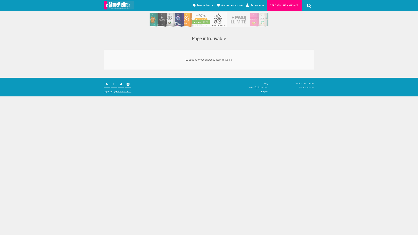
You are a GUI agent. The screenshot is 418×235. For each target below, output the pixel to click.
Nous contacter (306, 87)
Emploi (264, 91)
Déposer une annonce (284, 5)
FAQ (266, 83)
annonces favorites (232, 5)
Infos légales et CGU (258, 87)
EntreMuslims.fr (123, 91)
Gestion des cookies (304, 83)
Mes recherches (206, 5)
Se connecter (257, 5)
